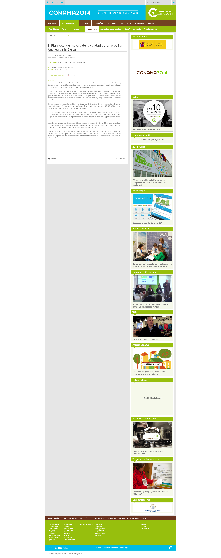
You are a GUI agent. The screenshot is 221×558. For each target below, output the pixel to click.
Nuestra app (138, 191)
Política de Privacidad (110, 548)
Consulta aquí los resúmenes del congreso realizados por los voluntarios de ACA (152, 265)
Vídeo (135, 97)
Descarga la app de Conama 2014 (148, 223)
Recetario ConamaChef (144, 419)
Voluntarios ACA (141, 228)
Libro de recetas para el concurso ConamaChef (148, 452)
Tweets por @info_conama (152, 139)
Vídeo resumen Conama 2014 (146, 129)
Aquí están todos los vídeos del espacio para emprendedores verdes (150, 305)
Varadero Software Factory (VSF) (71, 554)
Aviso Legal (124, 548)
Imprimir (122, 159)
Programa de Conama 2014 (145, 459)
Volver (53, 159)
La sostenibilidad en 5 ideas (145, 339)
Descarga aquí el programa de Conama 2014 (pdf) (150, 493)
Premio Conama (140, 345)
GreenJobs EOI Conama (144, 272)
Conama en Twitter (142, 135)
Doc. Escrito (74, 75)
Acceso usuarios (153, 2)
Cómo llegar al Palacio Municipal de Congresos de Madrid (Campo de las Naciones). (149, 182)
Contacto (98, 548)
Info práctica (138, 147)
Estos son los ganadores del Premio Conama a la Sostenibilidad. (149, 373)
